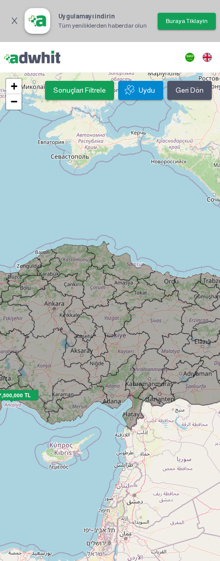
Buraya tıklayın (187, 21)
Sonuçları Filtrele (79, 90)
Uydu (147, 90)
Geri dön (189, 90)
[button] (13, 86)
